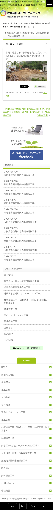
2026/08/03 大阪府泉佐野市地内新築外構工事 (20, 230)
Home (12, 506)
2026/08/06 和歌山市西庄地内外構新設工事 (19, 211)
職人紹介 (8, 333)
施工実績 (13, 23)
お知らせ (8, 327)
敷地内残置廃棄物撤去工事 (17, 287)
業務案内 (5, 382)
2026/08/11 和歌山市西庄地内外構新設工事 (19, 192)
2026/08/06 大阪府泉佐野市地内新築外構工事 (20, 220)
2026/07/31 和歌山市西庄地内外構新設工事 (19, 258)
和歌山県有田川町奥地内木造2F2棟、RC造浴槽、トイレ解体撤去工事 (36, 112)
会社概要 (5, 490)
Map (33, 506)
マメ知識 (8, 339)
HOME (5, 23)
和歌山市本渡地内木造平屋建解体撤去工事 (12, 112)
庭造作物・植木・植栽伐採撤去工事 (21, 281)
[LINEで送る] (40, 86)
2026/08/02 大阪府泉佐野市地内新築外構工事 (20, 239)
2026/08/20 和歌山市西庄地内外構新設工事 (19, 173)
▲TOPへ (26, 360)
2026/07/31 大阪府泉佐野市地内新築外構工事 (20, 249)
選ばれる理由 (7, 375)
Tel (23, 506)
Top (42, 506)
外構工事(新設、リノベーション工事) (23, 293)
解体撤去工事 (10, 309)
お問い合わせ (7, 483)
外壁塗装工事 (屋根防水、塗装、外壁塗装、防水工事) (26, 301)
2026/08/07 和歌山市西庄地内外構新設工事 (19, 202)
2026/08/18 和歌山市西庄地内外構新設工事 (19, 183)
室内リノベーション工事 (16, 315)
